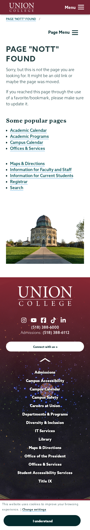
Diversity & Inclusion (45, 422)
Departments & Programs (45, 414)
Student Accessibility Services (45, 472)
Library (45, 439)
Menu (70, 7)
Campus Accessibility (45, 380)
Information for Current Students (41, 175)
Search (16, 187)
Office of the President (45, 456)
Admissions (45, 372)
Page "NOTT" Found (21, 19)
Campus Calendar (26, 142)
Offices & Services (27, 148)
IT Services (45, 430)
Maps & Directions (27, 163)
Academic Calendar (28, 130)
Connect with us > (45, 347)
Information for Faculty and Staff (41, 169)
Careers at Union (45, 405)
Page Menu (59, 32)
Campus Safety (45, 397)
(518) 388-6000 (45, 327)
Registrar (19, 181)
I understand (43, 521)
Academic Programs (29, 136)
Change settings (34, 509)
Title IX (45, 481)
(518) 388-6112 (56, 332)
